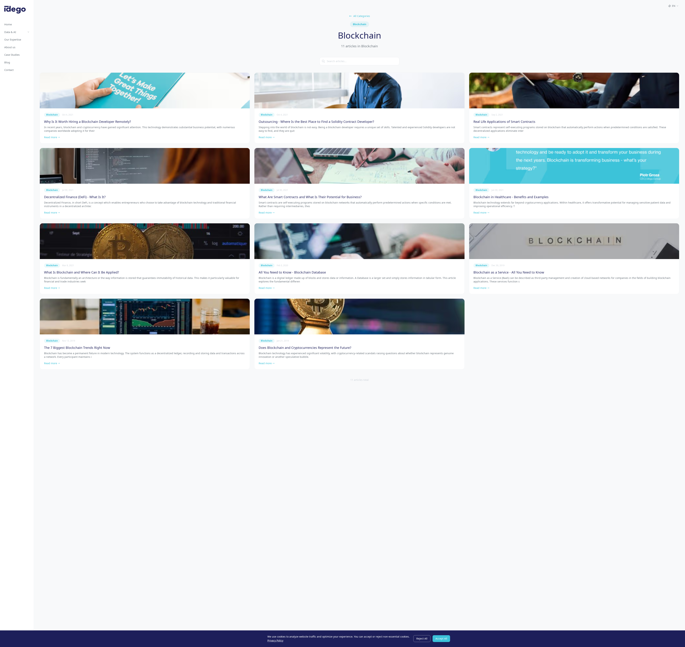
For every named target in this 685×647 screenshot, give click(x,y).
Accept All (441, 638)
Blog (7, 62)
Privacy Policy (275, 640)
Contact (9, 70)
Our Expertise (12, 39)
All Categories (361, 16)
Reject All (421, 638)
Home (8, 24)
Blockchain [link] (52, 114)
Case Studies (12, 54)
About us (9, 47)
